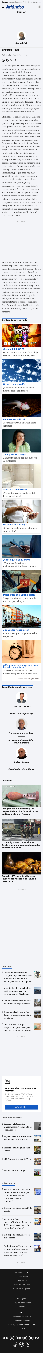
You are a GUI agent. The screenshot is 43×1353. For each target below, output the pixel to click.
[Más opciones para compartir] (15, 60)
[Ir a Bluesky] (37, 1338)
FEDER (21, 1329)
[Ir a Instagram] (18, 1338)
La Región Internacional (21, 1303)
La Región (21, 1298)
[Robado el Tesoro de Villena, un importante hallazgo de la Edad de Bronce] (21, 863)
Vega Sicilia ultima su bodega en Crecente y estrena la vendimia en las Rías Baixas (17, 991)
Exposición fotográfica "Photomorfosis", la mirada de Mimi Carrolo (18, 1126)
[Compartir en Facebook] (7, 60)
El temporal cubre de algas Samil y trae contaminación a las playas (17, 1014)
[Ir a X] (12, 1338)
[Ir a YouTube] (31, 1338)
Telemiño (21, 1307)
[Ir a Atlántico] (15, 7)
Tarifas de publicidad (21, 1285)
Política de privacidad (21, 1317)
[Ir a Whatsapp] (15, 1344)
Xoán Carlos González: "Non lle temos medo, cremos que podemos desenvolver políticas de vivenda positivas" (17, 1195)
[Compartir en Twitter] (11, 60)
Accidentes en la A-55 (17, 2)
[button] (39, 6)
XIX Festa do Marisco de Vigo (17, 1159)
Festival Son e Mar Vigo (14, 1170)
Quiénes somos (21, 1276)
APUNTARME (21, 1107)
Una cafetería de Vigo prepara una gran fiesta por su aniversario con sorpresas (17, 1027)
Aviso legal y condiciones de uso (21, 1325)
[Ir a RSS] (28, 1344)
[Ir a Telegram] (21, 1344)
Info (21, 1312)
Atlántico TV (21, 1281)
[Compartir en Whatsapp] (3, 60)
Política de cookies (22, 1321)
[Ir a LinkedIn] (24, 1338)
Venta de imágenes (21, 1289)
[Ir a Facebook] (5, 1338)
